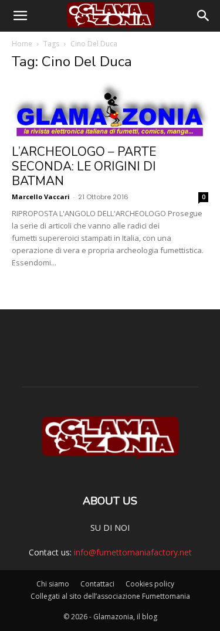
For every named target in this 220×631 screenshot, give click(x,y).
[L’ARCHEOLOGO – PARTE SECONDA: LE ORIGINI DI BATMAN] (110, 109)
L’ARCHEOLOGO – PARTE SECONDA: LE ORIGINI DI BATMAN (84, 166)
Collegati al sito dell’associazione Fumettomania (110, 596)
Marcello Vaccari (41, 196)
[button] (20, 16)
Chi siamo (52, 584)
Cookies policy (150, 584)
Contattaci (97, 584)
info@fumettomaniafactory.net (133, 552)
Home (22, 44)
